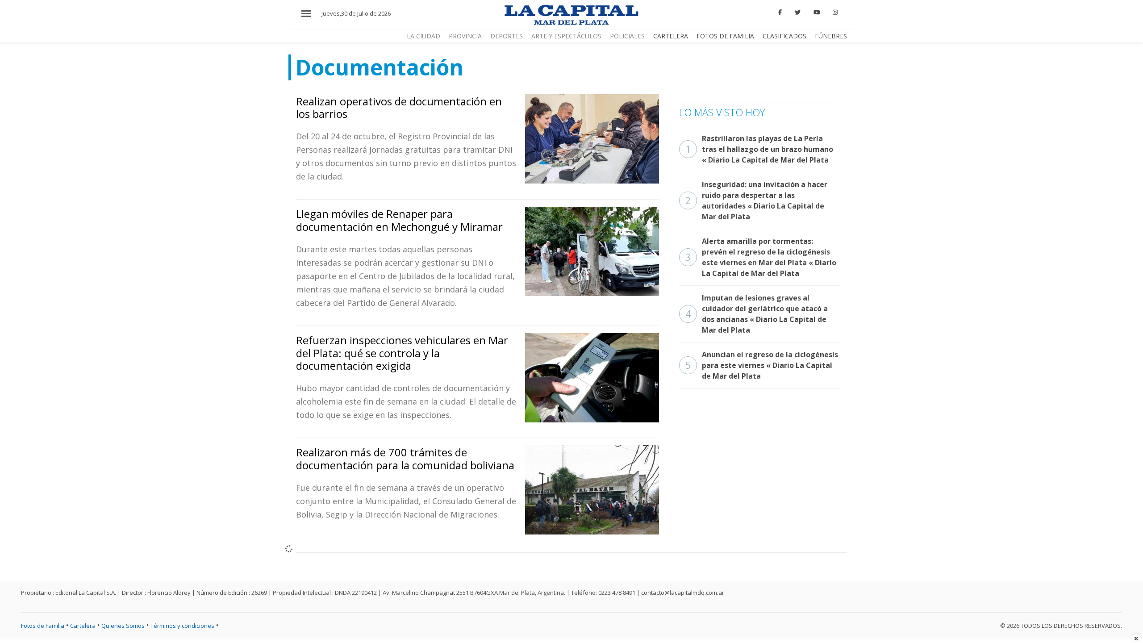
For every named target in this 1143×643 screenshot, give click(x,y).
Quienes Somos (123, 626)
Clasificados (784, 36)
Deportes (506, 36)
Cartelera (670, 36)
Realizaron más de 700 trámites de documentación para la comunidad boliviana (405, 458)
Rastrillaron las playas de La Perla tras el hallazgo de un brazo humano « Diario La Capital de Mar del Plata (759, 149)
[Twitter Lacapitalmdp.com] (798, 12)
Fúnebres (831, 36)
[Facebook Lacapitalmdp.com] (780, 12)
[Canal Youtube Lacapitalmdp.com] (816, 12)
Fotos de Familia (725, 36)
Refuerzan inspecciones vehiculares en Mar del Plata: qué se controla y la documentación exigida (402, 353)
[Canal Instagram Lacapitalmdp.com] (835, 12)
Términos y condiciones (182, 626)
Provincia (465, 36)
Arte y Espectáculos (566, 36)
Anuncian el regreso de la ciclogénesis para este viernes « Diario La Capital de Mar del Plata (761, 365)
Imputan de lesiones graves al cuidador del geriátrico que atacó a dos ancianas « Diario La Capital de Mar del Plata (756, 314)
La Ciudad (423, 36)
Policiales (627, 36)
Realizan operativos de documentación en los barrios (399, 107)
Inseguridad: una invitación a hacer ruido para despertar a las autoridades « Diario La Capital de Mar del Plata (756, 200)
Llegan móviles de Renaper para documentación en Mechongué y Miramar (399, 220)
